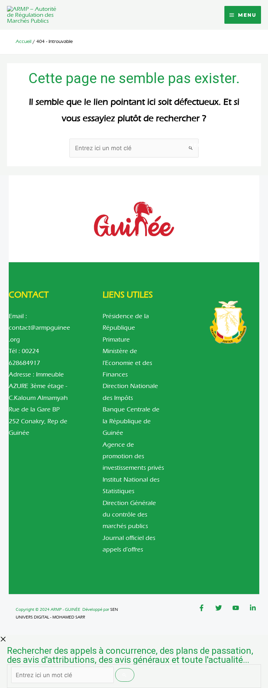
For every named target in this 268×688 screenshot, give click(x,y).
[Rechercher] (124, 675)
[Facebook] (201, 607)
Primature (116, 339)
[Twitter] (218, 607)
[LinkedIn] (252, 607)
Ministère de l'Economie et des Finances (127, 362)
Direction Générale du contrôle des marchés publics (129, 514)
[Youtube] (235, 607)
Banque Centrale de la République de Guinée (131, 421)
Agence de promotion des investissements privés (133, 456)
